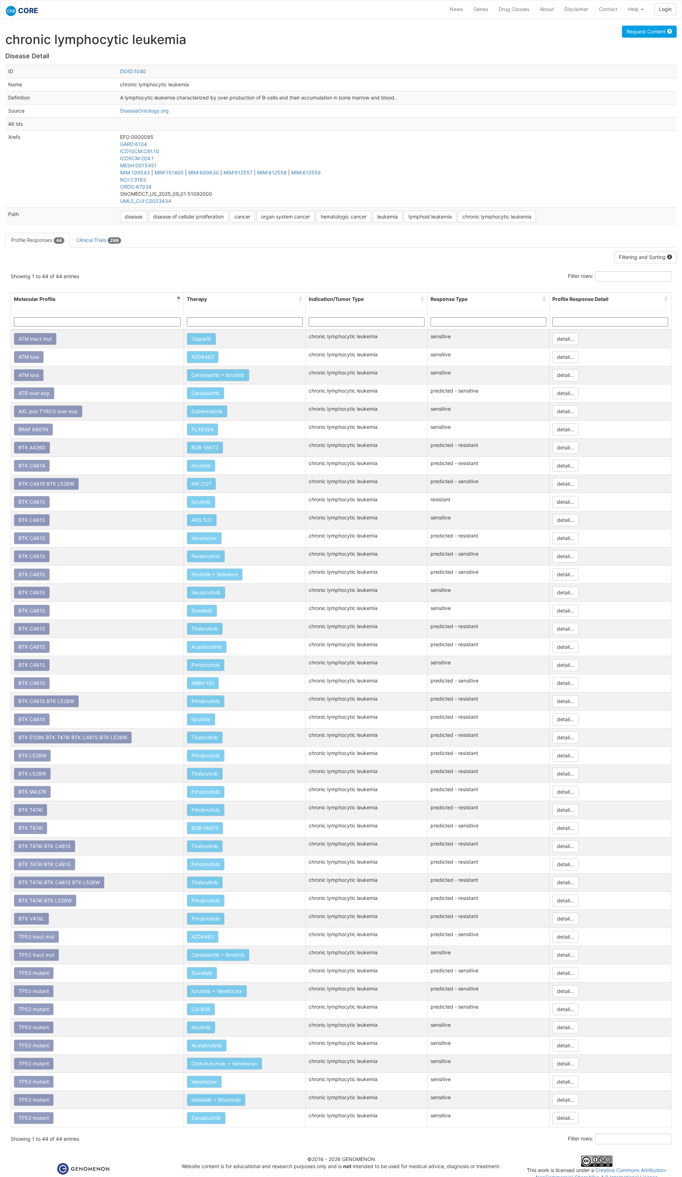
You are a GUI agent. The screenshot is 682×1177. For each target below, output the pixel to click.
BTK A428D (31, 447)
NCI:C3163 (133, 180)
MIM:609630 (203, 172)
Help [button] (634, 9)
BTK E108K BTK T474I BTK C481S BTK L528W (72, 737)
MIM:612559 (306, 172)
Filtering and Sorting (643, 257)
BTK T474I (30, 810)
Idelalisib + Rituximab (216, 1100)
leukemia (387, 217)
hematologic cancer (344, 217)
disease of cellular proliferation (188, 217)
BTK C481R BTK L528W (46, 484)
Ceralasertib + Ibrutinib (218, 375)
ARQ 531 (201, 520)
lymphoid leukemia (430, 217)
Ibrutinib (201, 466)
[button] (179, 299)
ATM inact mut (35, 339)
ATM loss (28, 357)
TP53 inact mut (36, 937)
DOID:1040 (133, 71)
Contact (608, 9)
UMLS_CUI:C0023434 (145, 201)
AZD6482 (202, 357)
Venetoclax (204, 538)
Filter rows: (580, 276)
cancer (242, 217)
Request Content (647, 31)
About (547, 9)
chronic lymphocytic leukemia (496, 217)
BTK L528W (32, 755)
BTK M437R (32, 792)
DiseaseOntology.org (144, 111)
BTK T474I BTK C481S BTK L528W (59, 882)
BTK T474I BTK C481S (44, 846)
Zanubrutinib (206, 1118)
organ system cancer (285, 217)
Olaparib (201, 339)
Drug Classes (514, 9)
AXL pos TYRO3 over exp (48, 411)
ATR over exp (34, 393)
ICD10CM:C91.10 (139, 151)
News (456, 9)
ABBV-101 (202, 683)
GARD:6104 (133, 144)
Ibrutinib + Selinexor (214, 574)
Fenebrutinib (205, 556)
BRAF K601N (33, 429)
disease (133, 217)
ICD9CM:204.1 (137, 158)
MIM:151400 (169, 172)
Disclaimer (576, 9)
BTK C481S (31, 502)
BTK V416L (31, 919)
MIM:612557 (238, 172)
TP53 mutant (33, 973)
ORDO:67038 (136, 187)
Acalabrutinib (206, 647)
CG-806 (200, 1009)
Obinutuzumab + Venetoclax (224, 1063)
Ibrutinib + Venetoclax (216, 991)
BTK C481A (31, 466)
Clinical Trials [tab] (97, 240)
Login (665, 9)
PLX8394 (202, 429)
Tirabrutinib (204, 629)
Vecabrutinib (206, 592)
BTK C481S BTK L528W (46, 701)
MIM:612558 (272, 172)
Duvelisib (201, 611)
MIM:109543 (135, 172)
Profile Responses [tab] (36, 240)
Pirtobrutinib (205, 665)
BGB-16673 (204, 447)
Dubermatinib (207, 411)
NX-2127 (201, 484)
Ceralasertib (205, 393)
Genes (480, 9)
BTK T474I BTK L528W (45, 900)
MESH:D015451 (138, 165)
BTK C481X (31, 719)
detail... (565, 339)
